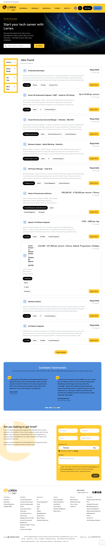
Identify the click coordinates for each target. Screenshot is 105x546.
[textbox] (68, 431)
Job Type (7, 79)
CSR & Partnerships (75, 502)
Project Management (42, 502)
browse (76, 451)
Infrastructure (40, 515)
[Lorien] (9, 8)
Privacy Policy (92, 467)
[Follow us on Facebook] (98, 492)
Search (40, 46)
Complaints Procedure (92, 504)
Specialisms (46, 8)
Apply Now (94, 85)
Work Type (8, 88)
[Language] (75, 8)
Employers (35, 8)
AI (37, 499)
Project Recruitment (25, 508)
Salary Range (8, 70)
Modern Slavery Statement (93, 511)
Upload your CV (62, 444)
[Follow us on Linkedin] (93, 492)
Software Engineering (42, 520)
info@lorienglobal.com (82, 492)
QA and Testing (41, 518)
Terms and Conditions (66, 469)
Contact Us (73, 506)
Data (38, 508)
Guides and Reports (58, 502)
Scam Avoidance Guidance (93, 520)
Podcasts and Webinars (59, 508)
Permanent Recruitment (26, 502)
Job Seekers (23, 8)
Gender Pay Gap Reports (93, 508)
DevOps (39, 511)
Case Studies (56, 504)
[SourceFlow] (96, 537)
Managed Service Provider (27, 518)
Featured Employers (9, 504)
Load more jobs (61, 352)
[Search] (80, 8)
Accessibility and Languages (11, 2)
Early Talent (23, 511)
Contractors (7, 502)
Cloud (38, 504)
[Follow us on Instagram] (100, 492)
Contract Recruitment (26, 499)
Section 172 (90, 518)
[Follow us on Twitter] (96, 492)
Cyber (38, 506)
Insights (57, 8)
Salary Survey (57, 511)
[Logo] (10, 491)
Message (60, 455)
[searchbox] (17, 46)
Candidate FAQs (8, 506)
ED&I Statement (91, 513)
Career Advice (57, 506)
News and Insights (58, 499)
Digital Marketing (41, 513)
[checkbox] (59, 466)
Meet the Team (74, 499)
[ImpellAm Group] (13, 537)
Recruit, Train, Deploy (26, 529)
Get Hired (87, 8)
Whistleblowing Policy (92, 506)
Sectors (8, 62)
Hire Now (97, 8)
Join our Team (73, 504)
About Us (67, 8)
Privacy (89, 515)
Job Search (6, 499)
